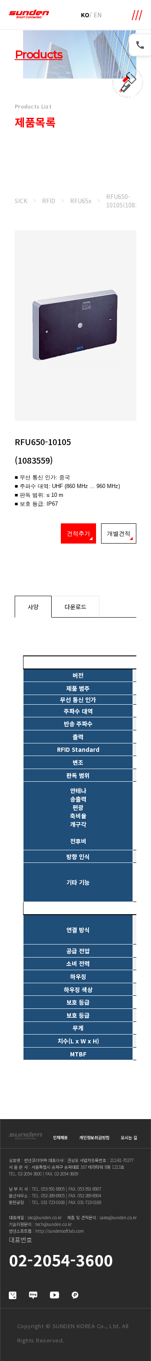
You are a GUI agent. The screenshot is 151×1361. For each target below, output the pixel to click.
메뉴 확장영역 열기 (137, 15)
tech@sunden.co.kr (53, 1224)
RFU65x (80, 200)
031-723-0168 (53, 1202)
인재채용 (60, 1137)
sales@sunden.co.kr (118, 1217)
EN (98, 15)
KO (85, 15)
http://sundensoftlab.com (59, 1231)
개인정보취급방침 (94, 1137)
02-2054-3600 (30, 1173)
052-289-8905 (53, 1195)
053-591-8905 (53, 1189)
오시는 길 (129, 1137)
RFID (48, 200)
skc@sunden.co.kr (45, 1217)
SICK (21, 200)
